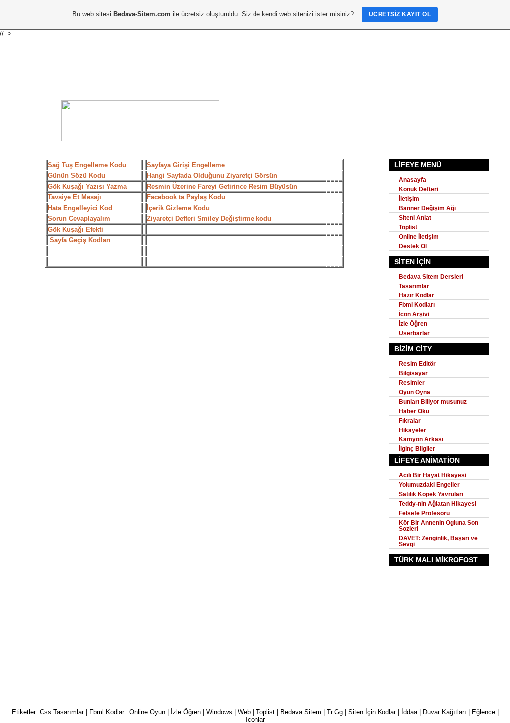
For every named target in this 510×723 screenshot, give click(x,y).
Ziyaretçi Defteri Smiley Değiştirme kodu (209, 218)
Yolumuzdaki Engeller (429, 485)
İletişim (409, 199)
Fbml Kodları (417, 305)
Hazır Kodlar (416, 295)
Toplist (408, 227)
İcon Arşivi (414, 314)
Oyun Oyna (414, 392)
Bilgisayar (413, 373)
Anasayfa (412, 180)
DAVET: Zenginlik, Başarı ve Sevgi (438, 541)
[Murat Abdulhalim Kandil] (140, 139)
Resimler (412, 383)
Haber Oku (414, 411)
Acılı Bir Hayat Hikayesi (432, 475)
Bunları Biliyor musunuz (433, 402)
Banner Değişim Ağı (427, 208)
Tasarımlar (414, 286)
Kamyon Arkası (421, 439)
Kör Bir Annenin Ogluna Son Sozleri (438, 526)
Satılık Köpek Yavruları (431, 494)
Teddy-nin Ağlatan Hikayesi (437, 504)
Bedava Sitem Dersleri (431, 277)
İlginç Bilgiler (417, 449)
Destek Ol (413, 246)
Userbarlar (414, 333)
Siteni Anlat (415, 218)
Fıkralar (410, 421)
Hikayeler (412, 430)
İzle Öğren (413, 324)
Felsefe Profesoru (424, 513)
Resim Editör (417, 364)
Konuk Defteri (418, 189)
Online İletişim (419, 237)
